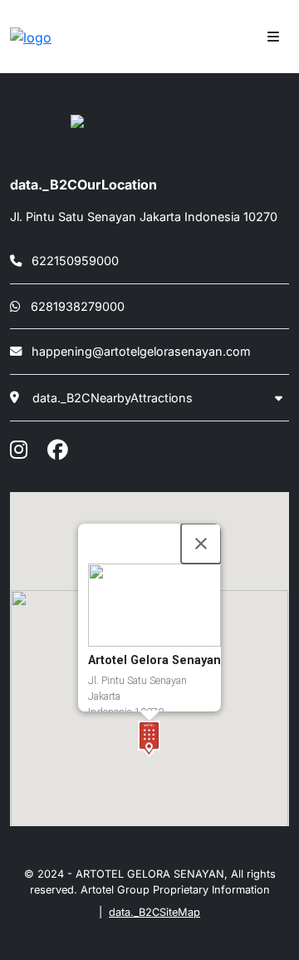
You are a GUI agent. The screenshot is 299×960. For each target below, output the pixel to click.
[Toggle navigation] (273, 37)
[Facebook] (57, 449)
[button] (149, 738)
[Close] (201, 544)
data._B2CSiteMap (154, 912)
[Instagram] (18, 449)
